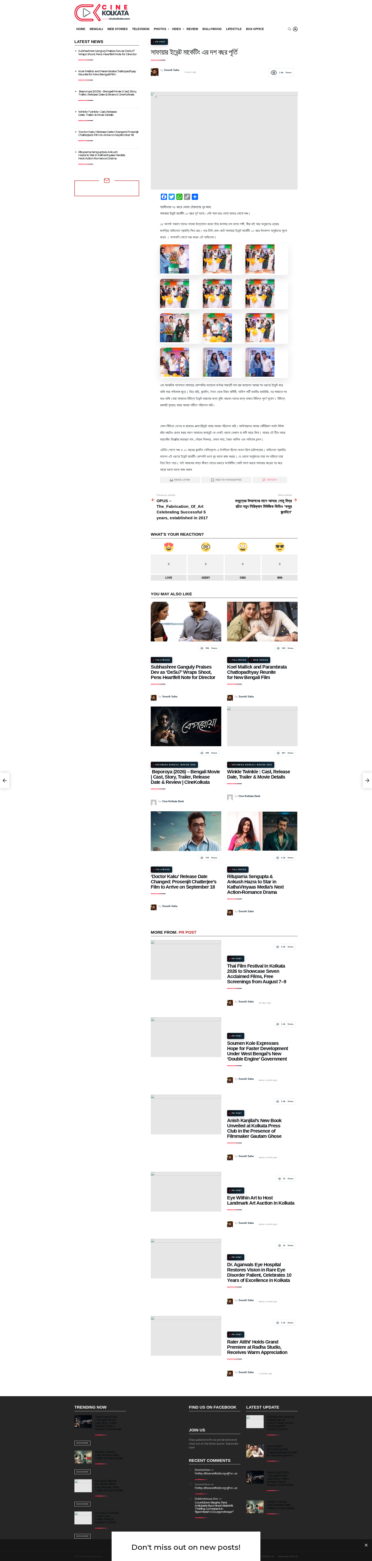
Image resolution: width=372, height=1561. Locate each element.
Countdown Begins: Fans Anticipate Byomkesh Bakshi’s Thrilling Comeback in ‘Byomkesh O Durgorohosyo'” (214, 1507)
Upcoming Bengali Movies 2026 (175, 765)
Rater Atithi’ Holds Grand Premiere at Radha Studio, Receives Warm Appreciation (257, 1347)
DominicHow (202, 1469)
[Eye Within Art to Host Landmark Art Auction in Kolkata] (186, 1192)
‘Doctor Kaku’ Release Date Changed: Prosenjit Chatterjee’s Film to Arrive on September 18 (183, 882)
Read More (82, 1443)
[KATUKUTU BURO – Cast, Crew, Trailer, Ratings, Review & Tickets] (83, 1517)
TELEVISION (140, 29)
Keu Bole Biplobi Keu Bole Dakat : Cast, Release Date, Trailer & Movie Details (109, 1485)
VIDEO (176, 29)
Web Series (260, 660)
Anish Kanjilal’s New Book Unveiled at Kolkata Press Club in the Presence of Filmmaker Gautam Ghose (254, 1128)
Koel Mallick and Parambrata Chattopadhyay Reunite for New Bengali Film (257, 672)
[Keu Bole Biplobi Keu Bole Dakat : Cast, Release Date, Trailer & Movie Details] (83, 1485)
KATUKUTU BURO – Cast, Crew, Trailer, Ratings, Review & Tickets (107, 1517)
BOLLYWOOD (212, 29)
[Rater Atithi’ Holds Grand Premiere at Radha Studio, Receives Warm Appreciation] (186, 1336)
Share (156, 97)
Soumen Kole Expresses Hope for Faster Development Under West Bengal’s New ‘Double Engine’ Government (257, 1051)
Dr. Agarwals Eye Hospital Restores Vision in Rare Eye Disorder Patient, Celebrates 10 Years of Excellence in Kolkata (259, 1272)
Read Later (182, 479)
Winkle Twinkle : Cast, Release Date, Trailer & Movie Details (258, 774)
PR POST (187, 932)
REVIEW (192, 29)
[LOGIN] (295, 29)
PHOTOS (160, 29)
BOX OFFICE (255, 29)
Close (366, 1545)
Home (80, 29)
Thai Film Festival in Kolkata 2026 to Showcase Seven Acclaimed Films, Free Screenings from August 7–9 (256, 973)
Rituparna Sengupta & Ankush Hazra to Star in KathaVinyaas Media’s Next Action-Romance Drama (255, 884)
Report (272, 479)
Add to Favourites (228, 479)
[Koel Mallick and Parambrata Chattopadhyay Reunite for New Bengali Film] (262, 621)
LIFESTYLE (234, 29)
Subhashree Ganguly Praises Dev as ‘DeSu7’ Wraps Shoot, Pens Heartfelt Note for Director (183, 672)
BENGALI (96, 29)
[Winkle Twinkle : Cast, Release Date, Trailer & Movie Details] (262, 726)
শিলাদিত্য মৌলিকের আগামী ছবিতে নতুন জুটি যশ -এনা (216, 1473)
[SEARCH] (289, 29)
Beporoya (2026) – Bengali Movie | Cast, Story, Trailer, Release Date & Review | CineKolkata (185, 777)
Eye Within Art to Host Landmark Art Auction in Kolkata (260, 1200)
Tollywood (162, 660)
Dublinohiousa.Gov (206, 1498)
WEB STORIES (117, 29)
